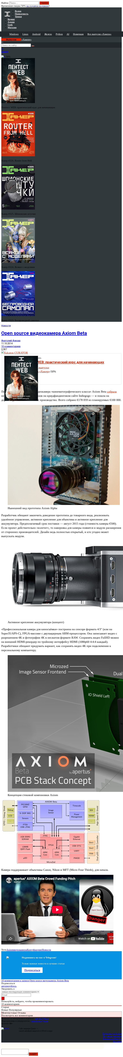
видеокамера (20, 949)
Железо (48, 34)
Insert (33, 1054)
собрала (112, 391)
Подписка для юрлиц (112, 1036)
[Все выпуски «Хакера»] (1, 38)
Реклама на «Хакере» (112, 1038)
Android (36, 34)
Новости (6, 325)
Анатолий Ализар (10, 340)
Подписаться (32, 970)
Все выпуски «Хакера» (99, 34)
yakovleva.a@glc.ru (39, 1021)
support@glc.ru (42, 1018)
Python (59, 34)
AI (68, 34)
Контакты (117, 1041)
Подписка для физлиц (112, 1033)
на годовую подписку (37, 6)
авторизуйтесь (8, 986)
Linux (25, 34)
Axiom (10, 949)
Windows (14, 34)
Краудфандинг (34, 949)
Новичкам (78, 34)
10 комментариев (10, 346)
